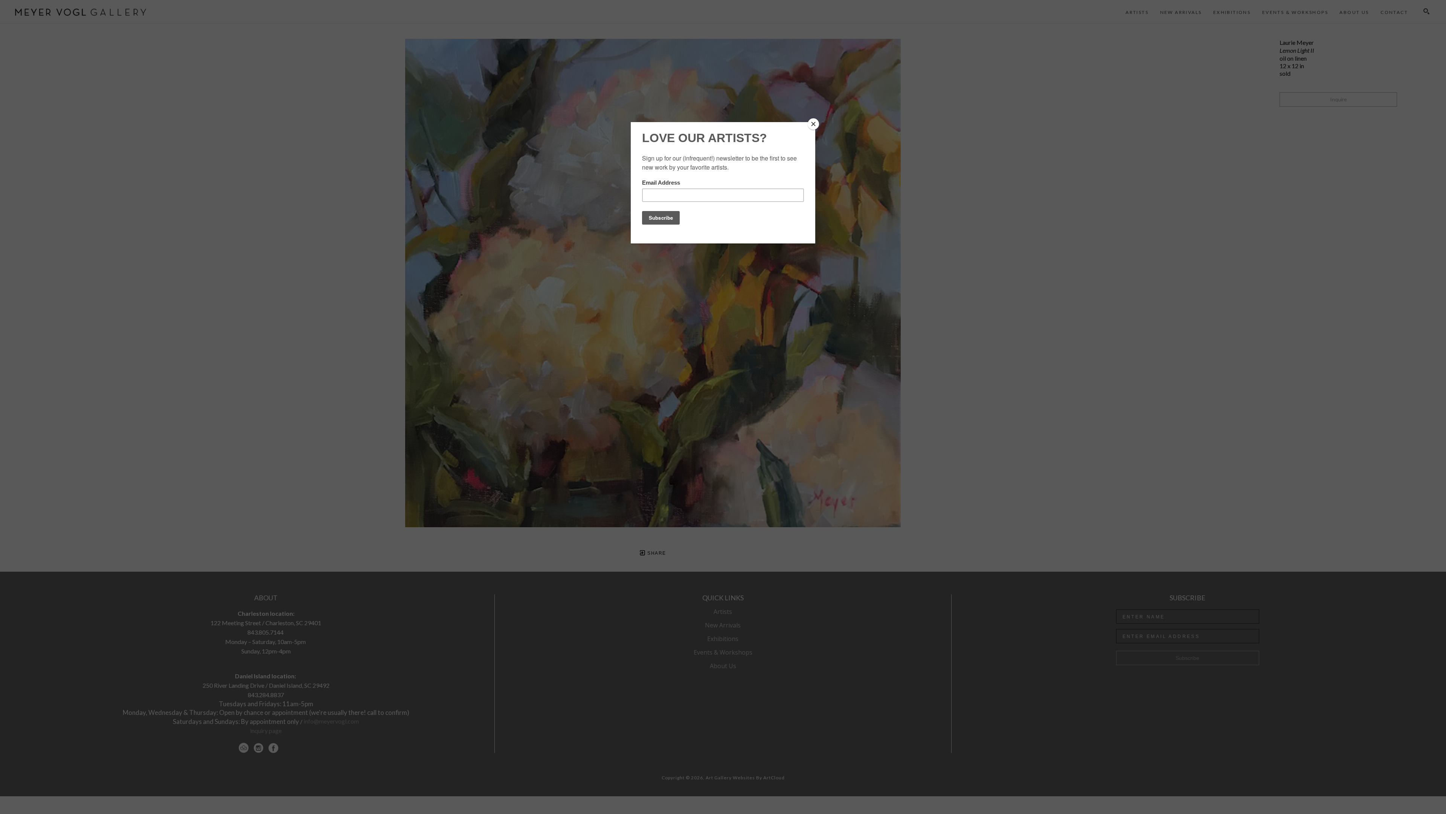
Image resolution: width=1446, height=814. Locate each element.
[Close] (813, 124)
